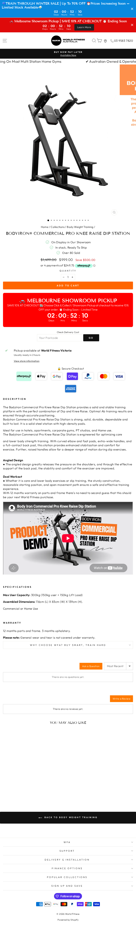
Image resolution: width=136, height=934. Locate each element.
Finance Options (67, 868)
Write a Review (121, 698)
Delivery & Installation (67, 859)
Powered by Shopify (68, 919)
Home (45, 227)
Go (91, 337)
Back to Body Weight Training (70, 817)
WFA (67, 842)
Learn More (84, 27)
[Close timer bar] (132, 9)
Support (67, 850)
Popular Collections (67, 877)
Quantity (68, 270)
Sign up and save (67, 885)
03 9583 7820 (123, 40)
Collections (57, 227)
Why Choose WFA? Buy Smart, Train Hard (68, 645)
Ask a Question (91, 666)
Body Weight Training (80, 227)
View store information (26, 361)
